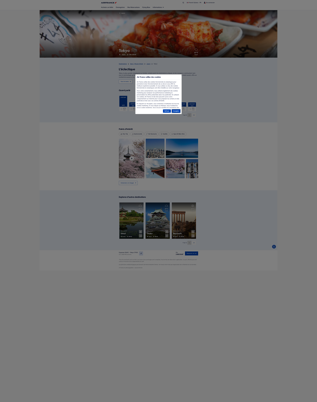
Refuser (167, 111)
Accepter (176, 111)
